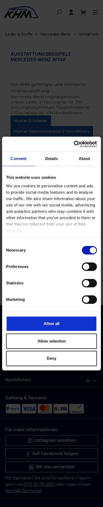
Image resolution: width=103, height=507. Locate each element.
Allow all (51, 323)
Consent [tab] (18, 158)
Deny (51, 358)
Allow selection (52, 341)
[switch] (89, 266)
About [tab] (84, 158)
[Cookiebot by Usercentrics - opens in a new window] (74, 144)
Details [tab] (51, 158)
